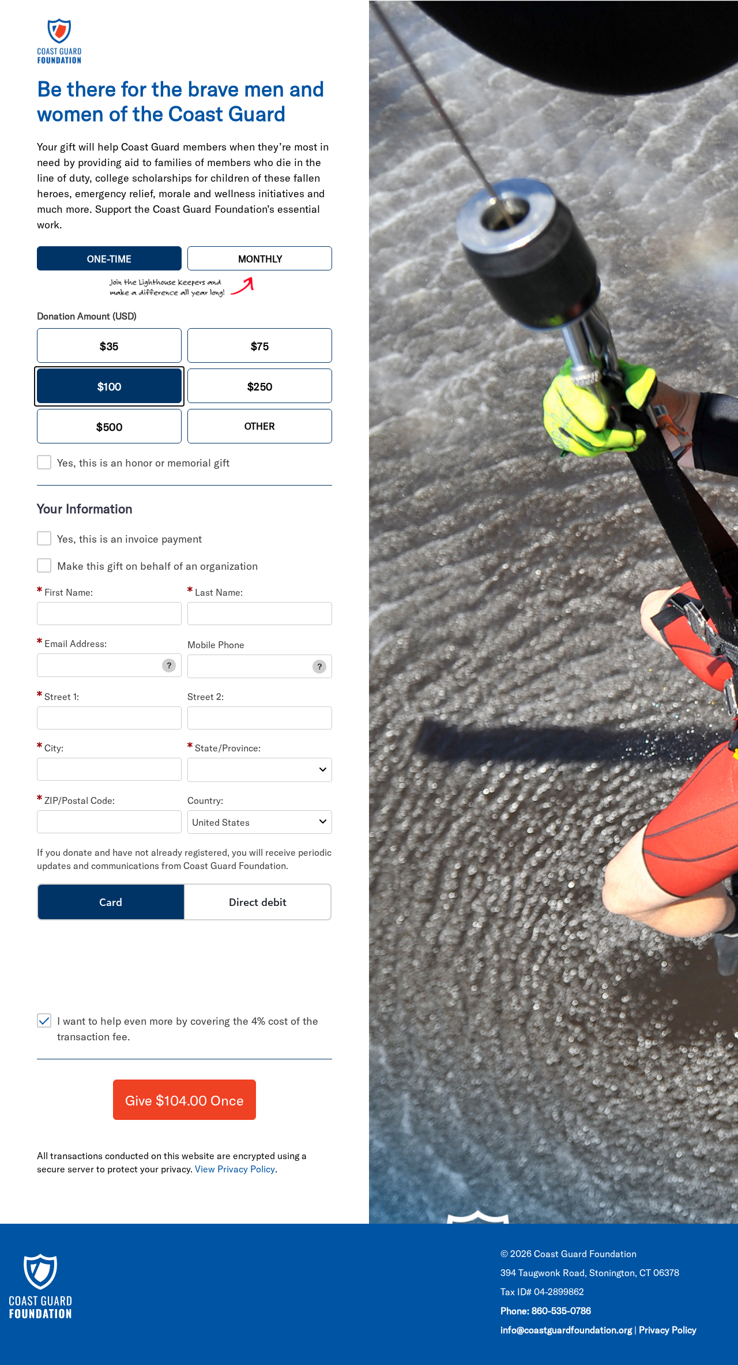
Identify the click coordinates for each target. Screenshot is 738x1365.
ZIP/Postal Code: (79, 800)
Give (184, 1100)
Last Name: (219, 591)
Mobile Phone (215, 644)
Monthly (260, 258)
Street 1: (61, 696)
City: (53, 747)
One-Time (109, 258)
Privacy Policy (667, 1329)
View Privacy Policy (235, 1168)
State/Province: (228, 747)
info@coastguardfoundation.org (566, 1329)
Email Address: (75, 643)
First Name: (68, 591)
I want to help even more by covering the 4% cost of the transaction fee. (187, 1028)
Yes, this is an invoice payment (129, 538)
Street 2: (205, 696)
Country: (205, 800)
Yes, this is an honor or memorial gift (143, 462)
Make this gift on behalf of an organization (157, 565)
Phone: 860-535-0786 (545, 1310)
